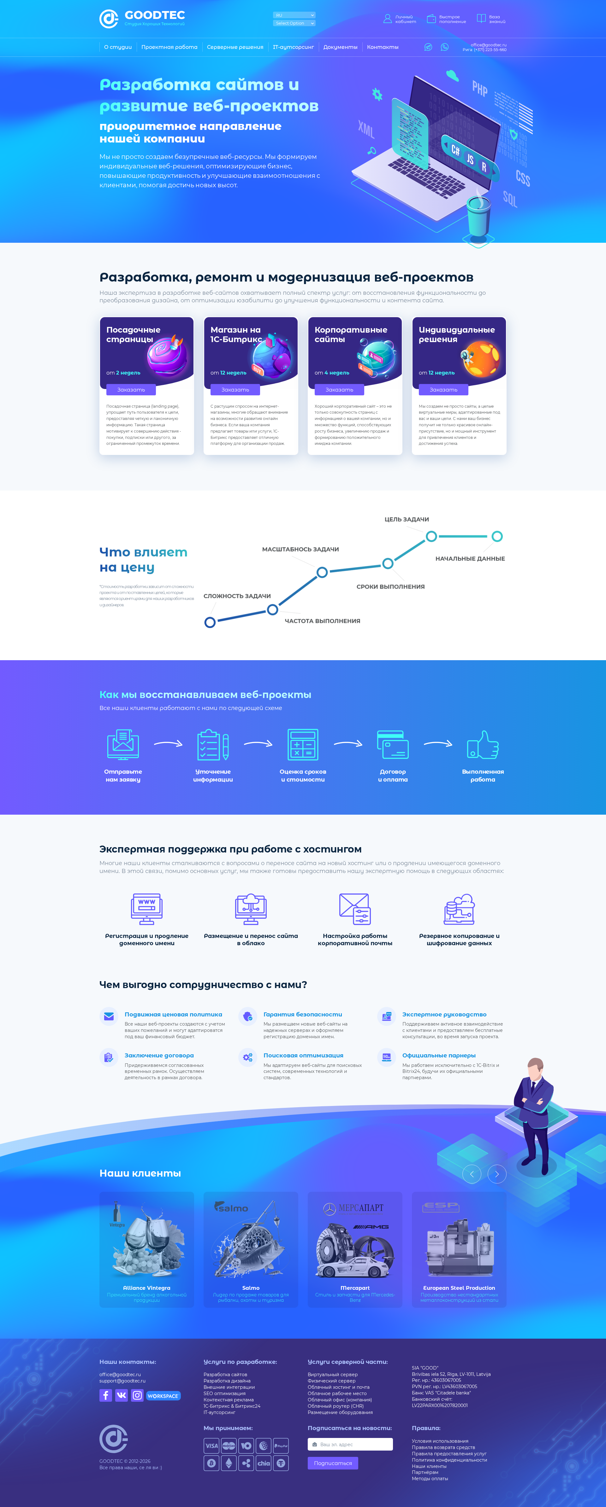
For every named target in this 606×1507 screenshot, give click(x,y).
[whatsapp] (444, 47)
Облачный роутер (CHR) (336, 1406)
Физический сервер (332, 1381)
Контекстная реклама (229, 1400)
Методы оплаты (430, 1478)
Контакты (383, 47)
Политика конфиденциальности (449, 1460)
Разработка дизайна (227, 1381)
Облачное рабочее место (337, 1393)
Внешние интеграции (229, 1387)
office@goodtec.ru (120, 1374)
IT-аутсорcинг (293, 47)
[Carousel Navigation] (484, 1174)
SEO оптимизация (225, 1393)
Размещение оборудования (340, 1412)
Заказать (131, 389)
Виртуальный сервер (333, 1374)
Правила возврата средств (443, 1447)
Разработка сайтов (225, 1374)
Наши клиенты (429, 1466)
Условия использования (440, 1441)
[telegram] (428, 47)
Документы (341, 47)
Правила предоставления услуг (449, 1454)
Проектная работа (169, 47)
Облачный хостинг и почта (339, 1387)
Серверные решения (235, 47)
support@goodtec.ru (122, 1381)
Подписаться (333, 1463)
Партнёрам (425, 1472)
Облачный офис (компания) (340, 1400)
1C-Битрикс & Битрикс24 (232, 1406)
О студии (118, 47)
